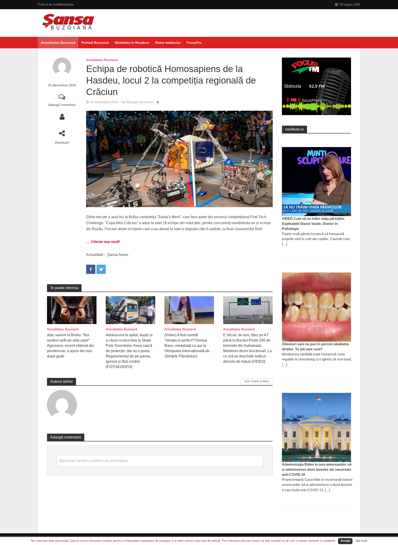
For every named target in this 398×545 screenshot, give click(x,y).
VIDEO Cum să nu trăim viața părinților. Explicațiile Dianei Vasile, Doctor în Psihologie (313, 224)
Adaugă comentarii (62, 105)
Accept (345, 540)
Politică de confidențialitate (56, 4)
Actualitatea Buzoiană (58, 42)
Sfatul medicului (168, 42)
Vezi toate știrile (256, 381)
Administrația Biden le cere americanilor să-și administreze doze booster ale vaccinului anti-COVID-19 (317, 469)
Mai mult (361, 540)
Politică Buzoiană (95, 42)
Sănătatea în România (132, 42)
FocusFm (194, 42)
